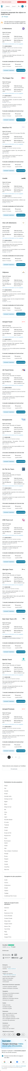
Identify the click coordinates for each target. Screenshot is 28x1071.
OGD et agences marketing (9, 1016)
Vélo (5, 910)
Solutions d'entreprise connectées (10, 988)
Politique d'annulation (7, 980)
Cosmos (6, 882)
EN (4, 1034)
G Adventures (7, 885)
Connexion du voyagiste (8, 1000)
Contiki (5, 880)
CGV (14, 1066)
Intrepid (6, 887)
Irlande (5, 845)
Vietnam (6, 827)
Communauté (6, 981)
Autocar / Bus (7, 926)
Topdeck (6, 890)
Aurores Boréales (8, 915)
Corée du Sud (3, 10)
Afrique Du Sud (7, 806)
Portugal (6, 853)
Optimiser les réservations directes (10, 998)
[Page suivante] (19, 757)
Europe (6, 793)
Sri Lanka (6, 822)
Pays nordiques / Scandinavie (11, 850)
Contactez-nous (6, 1025)
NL (23, 1034)
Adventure (6, 907)
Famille (6, 934)
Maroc (5, 804)
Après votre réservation (8, 978)
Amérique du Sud (8, 798)
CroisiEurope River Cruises (10, 895)
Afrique (6, 785)
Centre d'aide (6, 1026)
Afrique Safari (7, 921)
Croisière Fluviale (8, 918)
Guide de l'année (6, 1005)
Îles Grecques (7, 840)
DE (9, 1034)
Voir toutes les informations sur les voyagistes (12, 43)
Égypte (5, 801)
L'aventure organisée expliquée (10, 986)
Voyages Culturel (8, 923)
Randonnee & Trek (8, 913)
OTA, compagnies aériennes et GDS (11, 1018)
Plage (5, 931)
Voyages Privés (7, 937)
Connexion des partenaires (9, 1020)
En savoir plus (14, 769)
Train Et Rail (7, 929)
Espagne (6, 858)
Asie (5, 788)
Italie (5, 848)
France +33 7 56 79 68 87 (8, 1028)
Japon (5, 817)
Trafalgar (6, 893)
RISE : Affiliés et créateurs (8, 1015)
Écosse (6, 856)
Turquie (6, 861)
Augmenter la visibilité (7, 996)
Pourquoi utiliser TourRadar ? (9, 976)
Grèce (5, 838)
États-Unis (6, 869)
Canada (6, 864)
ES (13, 1034)
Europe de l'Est (7, 832)
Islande (6, 843)
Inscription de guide (7, 1006)
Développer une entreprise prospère (11, 993)
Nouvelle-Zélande (8, 819)
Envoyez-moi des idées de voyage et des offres (13, 1056)
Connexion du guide (7, 1008)
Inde (5, 814)
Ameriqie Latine (7, 796)
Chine (5, 812)
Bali (5, 809)
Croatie (6, 830)
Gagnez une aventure (9, 974)
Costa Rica (6, 866)
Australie (6, 791)
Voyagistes (9, 10)
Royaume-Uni (7, 835)
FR (18, 1034)
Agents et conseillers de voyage (10, 1013)
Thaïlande (6, 824)
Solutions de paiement (8, 995)
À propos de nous (7, 966)
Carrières (9, 968)
